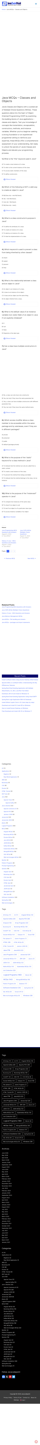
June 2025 (5, 1169)
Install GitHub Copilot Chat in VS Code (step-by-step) (18, 702)
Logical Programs (7, 826)
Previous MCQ (9, 558)
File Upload (7, 938)
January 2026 (6, 1162)
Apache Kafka (10, 803)
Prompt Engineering (8, 865)
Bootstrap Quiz (8, 874)
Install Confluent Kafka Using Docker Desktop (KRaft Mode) (20, 679)
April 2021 (5, 1237)
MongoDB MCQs (9, 851)
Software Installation (8, 897)
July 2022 (5, 1209)
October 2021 (6, 1226)
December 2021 (6, 1223)
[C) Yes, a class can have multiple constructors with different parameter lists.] (20, 402)
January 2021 (6, 1242)
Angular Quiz (7, 871)
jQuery (4, 823)
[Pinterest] (10, 1376)
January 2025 (6, 1181)
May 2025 (5, 1172)
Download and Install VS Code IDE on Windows (16, 705)
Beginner (6, 774)
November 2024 (7, 1186)
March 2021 (5, 1240)
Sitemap (16, 1400)
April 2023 (5, 1200)
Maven (28, 975)
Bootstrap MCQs (9, 834)
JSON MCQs (7, 843)
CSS (3, 785)
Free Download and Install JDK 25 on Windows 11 (17, 711)
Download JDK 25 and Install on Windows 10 (15, 693)
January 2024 (6, 1193)
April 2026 (5, 1157)
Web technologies (7, 903)
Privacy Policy (8, 1397)
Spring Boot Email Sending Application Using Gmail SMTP (19, 696)
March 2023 (5, 1202)
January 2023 (6, 1204)
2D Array (7, 915)
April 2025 (5, 1174)
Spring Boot (5, 900)
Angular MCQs (8, 831)
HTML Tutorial (6, 791)
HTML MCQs (19, 942)
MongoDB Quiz (8, 891)
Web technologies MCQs (11, 857)
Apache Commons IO (10, 808)
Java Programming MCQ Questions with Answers (16, 607)
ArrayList (7, 923)
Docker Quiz (7, 880)
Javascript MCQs (9, 958)
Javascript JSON (7, 820)
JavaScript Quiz (8, 886)
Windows (28, 995)
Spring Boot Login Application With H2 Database (16, 699)
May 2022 (5, 1211)
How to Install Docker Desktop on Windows (15, 708)
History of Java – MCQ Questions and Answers (16, 613)
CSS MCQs (27, 930)
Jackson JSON (8, 814)
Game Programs (21, 938)
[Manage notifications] (36, 1441)
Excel (31, 934)
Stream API (19, 991)
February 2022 (6, 1219)
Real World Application (10, 777)
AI (2, 768)
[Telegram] (13, 1376)
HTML (7, 942)
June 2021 (5, 1233)
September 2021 (7, 1228)
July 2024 (5, 1188)
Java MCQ (7, 840)
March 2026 (5, 1160)
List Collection (9, 970)
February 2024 (6, 1190)
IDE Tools (4, 794)
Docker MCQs (8, 837)
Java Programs (10, 954)
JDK (22, 959)
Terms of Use (17, 1397)
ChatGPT (7, 930)
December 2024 (7, 1183)
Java (3, 797)
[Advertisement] (20, 34)
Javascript (5, 817)
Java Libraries (6, 805)
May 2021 (5, 1235)
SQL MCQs (7, 854)
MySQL (4, 860)
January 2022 (6, 1221)
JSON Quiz (7, 888)
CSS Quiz (6, 877)
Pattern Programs (7, 863)
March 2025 (5, 1176)
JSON (6, 962)
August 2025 (5, 1167)
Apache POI (7, 811)
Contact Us (26, 1397)
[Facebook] (3, 1376)
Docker (4, 788)
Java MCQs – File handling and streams (13, 619)
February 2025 (6, 1179)
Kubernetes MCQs (9, 848)
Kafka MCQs (7, 846)
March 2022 (5, 1216)
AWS (3, 780)
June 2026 (5, 1153)
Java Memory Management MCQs (12, 616)
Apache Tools (8, 800)
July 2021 (5, 1230)
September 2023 (7, 1195)
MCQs (8, 979)
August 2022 (5, 1207)
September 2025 (7, 1164)
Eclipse (21, 934)
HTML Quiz (7, 883)
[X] (6, 1376)
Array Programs (21, 923)
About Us (33, 1397)
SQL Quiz (6, 894)
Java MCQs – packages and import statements (16, 622)
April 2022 (5, 1214)
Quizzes (4, 868)
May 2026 (5, 1155)
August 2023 (6, 1197)
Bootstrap (5, 782)
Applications (5, 771)
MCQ (3, 828)
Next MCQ (32, 558)
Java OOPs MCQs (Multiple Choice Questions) (25, 532)
